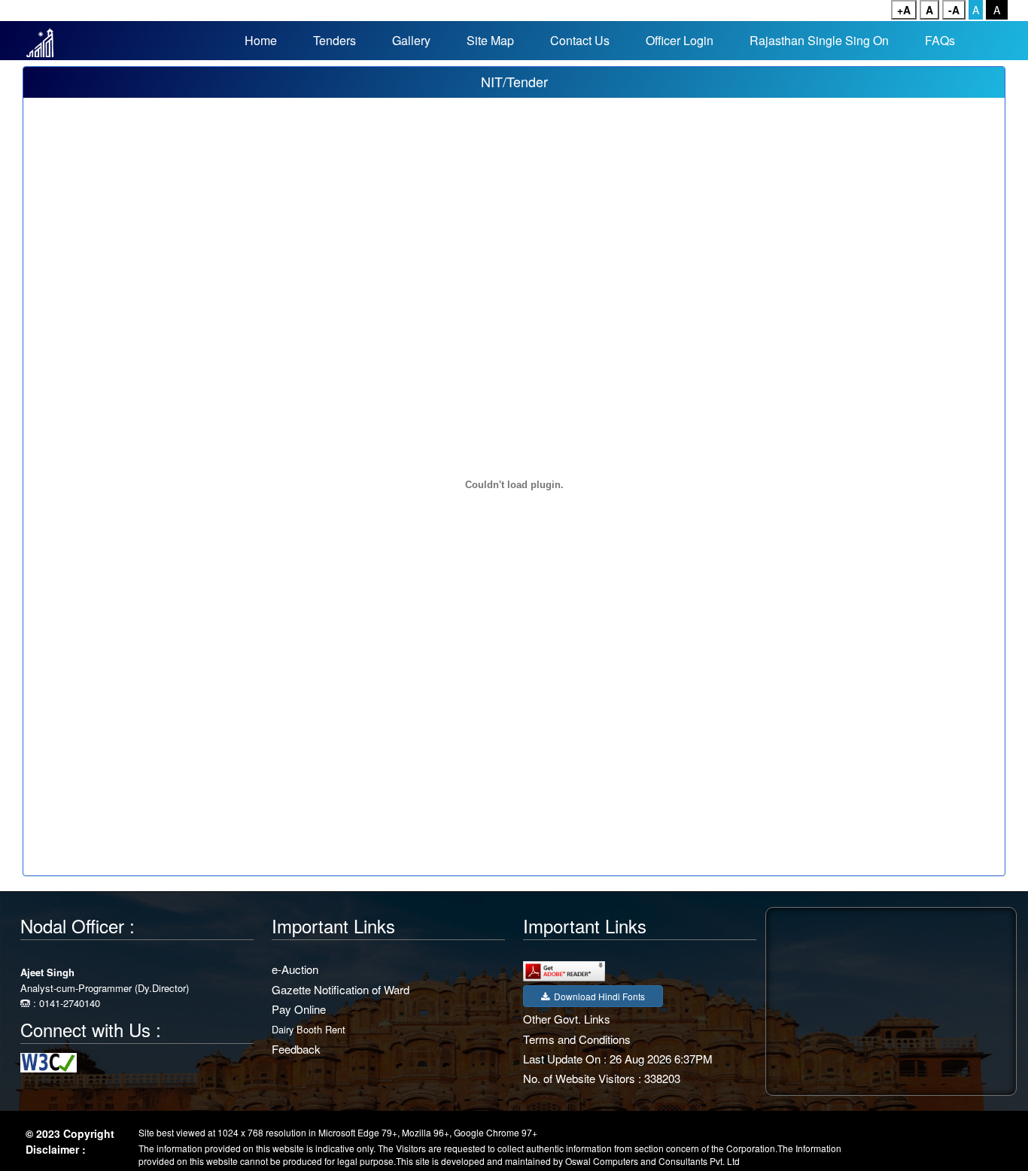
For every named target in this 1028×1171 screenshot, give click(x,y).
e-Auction (295, 969)
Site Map (490, 40)
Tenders (334, 40)
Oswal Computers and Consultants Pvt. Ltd (652, 1160)
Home (261, 40)
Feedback (296, 1049)
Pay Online (299, 1009)
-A (954, 9)
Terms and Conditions (577, 1039)
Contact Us (580, 40)
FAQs (940, 40)
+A (904, 9)
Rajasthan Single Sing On (819, 40)
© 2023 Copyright (70, 1133)
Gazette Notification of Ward (340, 989)
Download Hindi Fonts (597, 996)
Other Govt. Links (566, 1019)
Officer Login (679, 40)
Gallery (411, 40)
